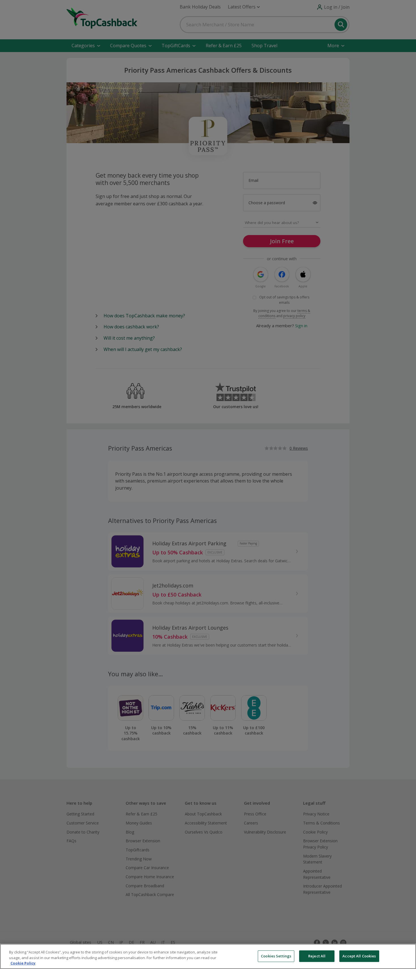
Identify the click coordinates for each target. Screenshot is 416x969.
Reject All (316, 956)
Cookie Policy (22, 963)
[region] (208, 956)
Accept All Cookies (359, 956)
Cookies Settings (276, 956)
